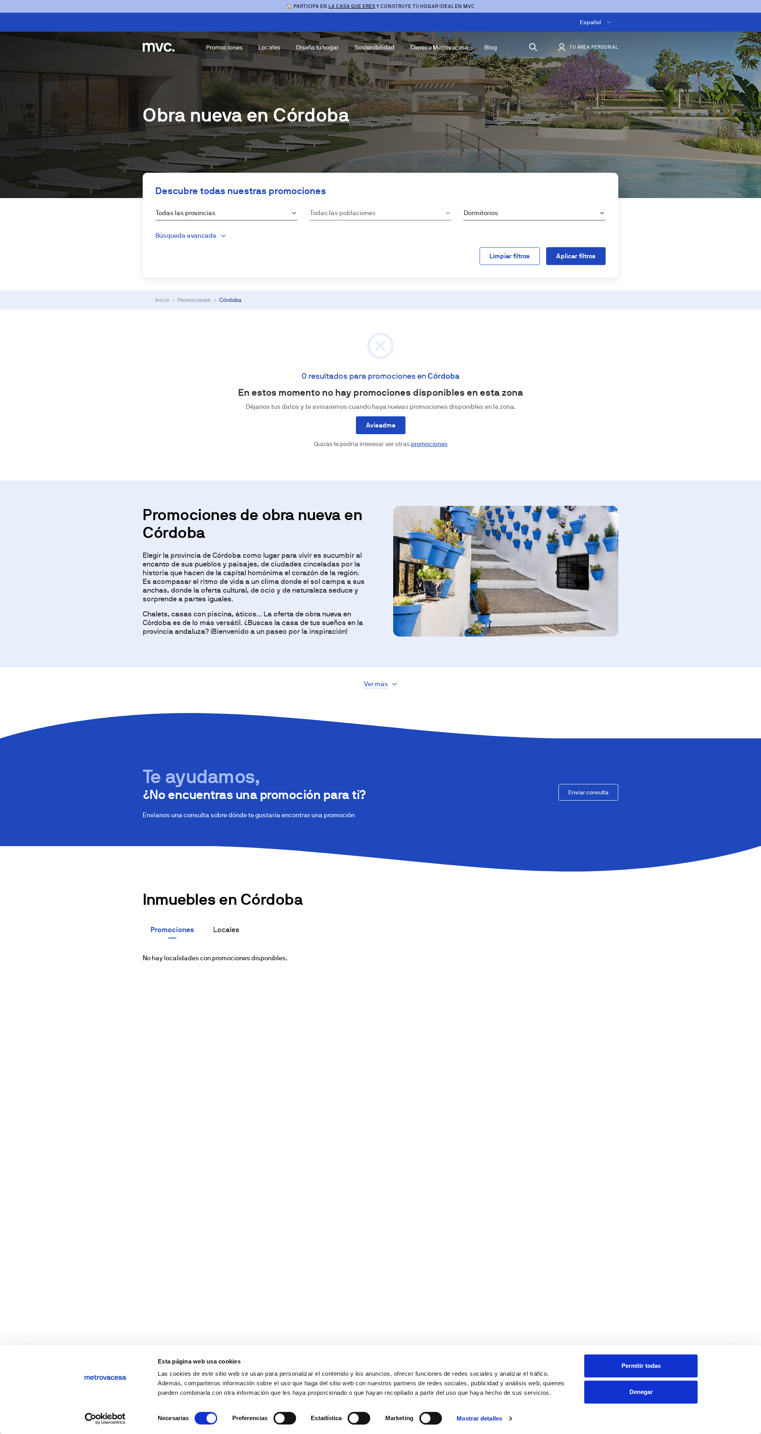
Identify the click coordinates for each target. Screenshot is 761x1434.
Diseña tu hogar (317, 47)
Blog (490, 47)
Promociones (224, 47)
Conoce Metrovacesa (439, 47)
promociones (429, 443)
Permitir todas (641, 1365)
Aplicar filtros (576, 256)
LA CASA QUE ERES (352, 6)
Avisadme (381, 425)
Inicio (162, 300)
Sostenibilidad (374, 47)
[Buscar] (533, 47)
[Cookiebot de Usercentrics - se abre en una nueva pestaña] (105, 1418)
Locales (269, 47)
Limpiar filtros (509, 256)
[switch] (284, 1418)
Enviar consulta (588, 792)
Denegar (641, 1391)
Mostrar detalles (479, 1418)
